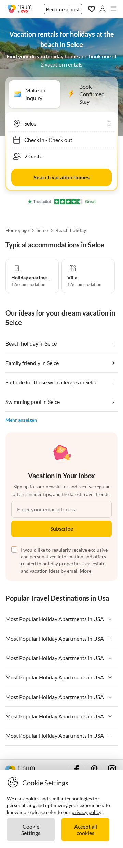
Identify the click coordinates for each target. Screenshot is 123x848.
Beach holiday (70, 230)
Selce (42, 230)
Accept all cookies (85, 829)
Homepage (17, 230)
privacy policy (86, 812)
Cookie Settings (30, 829)
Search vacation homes (61, 177)
